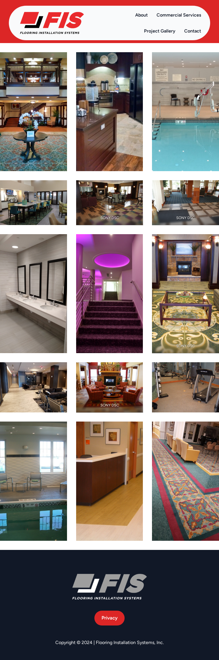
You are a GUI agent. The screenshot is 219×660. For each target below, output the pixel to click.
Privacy (109, 618)
